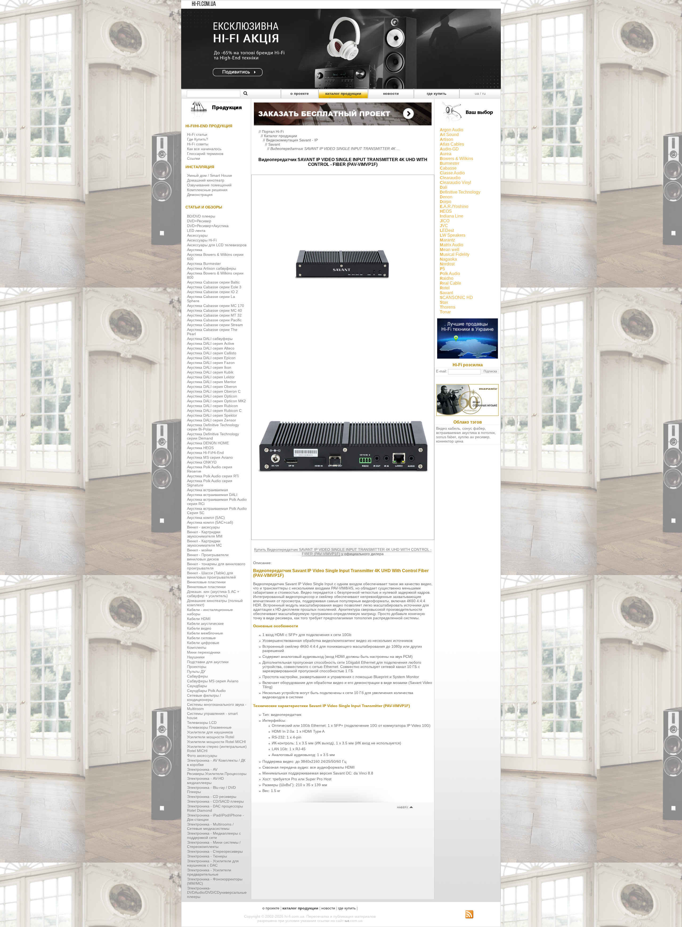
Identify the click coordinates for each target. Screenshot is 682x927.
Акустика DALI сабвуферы (210, 339)
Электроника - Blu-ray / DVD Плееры (211, 789)
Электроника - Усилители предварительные (209, 872)
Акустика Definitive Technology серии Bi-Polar (213, 427)
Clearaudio (450, 177)
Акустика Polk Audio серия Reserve (209, 469)
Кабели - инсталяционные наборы (210, 612)
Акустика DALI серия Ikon (209, 367)
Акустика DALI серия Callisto (211, 353)
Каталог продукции (280, 136)
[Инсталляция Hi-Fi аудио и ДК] (342, 112)
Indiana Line (451, 216)
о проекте (299, 93)
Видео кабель (448, 428)
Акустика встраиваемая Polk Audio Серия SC (217, 510)
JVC (444, 225)
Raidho (446, 278)
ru (484, 93)
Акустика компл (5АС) (206, 517)
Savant (274, 144)
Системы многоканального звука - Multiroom (216, 706)
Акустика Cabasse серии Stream (215, 325)
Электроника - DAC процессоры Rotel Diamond (215, 808)
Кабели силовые (201, 638)
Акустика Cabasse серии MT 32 (214, 315)
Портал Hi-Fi (273, 131)
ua (477, 93)
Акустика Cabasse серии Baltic (213, 282)
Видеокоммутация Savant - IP (292, 140)
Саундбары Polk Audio (206, 690)
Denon (446, 197)
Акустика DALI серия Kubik (210, 372)
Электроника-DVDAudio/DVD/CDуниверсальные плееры (217, 892)
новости (391, 93)
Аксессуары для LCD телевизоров (216, 245)
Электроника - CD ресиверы (211, 796)
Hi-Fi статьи (197, 134)
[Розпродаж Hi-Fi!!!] (341, 87)
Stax (444, 302)
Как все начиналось (204, 149)
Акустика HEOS (200, 448)
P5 (442, 268)
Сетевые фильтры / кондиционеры (204, 697)
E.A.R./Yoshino (454, 206)
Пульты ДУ (196, 671)
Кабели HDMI (198, 619)
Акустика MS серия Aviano (210, 457)
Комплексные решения (207, 190)
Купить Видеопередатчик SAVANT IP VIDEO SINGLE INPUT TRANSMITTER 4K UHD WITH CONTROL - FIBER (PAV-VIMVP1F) (343, 551)
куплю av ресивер (473, 437)
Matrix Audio (451, 245)
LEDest (447, 230)
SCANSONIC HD (456, 297)
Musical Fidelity (454, 254)
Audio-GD (449, 149)
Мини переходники (203, 652)
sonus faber (446, 437)
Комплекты (196, 647)
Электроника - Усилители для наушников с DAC (213, 863)
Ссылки (193, 158)
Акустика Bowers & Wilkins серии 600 (215, 256)
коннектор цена (449, 441)
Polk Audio (450, 273)
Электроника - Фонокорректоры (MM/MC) (214, 881)
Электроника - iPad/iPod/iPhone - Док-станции (215, 817)
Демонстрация (200, 194)
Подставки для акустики (208, 662)
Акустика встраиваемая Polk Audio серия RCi (217, 501)
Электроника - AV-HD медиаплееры (205, 780)
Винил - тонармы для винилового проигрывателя (216, 566)
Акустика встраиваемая (207, 490)
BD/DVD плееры (201, 216)
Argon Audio (451, 130)
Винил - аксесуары (203, 527)
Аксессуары (197, 235)
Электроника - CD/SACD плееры (215, 801)
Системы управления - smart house (212, 715)
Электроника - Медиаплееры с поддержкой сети (214, 835)
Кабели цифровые (203, 643)
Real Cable (450, 283)
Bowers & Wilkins (456, 158)
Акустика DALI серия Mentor (211, 382)
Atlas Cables (452, 144)
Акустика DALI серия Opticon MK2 (216, 401)
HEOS (446, 211)
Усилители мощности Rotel (210, 737)
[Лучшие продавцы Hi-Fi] (468, 357)
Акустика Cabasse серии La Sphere (211, 298)
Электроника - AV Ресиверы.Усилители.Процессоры (216, 771)
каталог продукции (343, 93)
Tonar (445, 312)
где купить (436, 93)
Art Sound (449, 134)
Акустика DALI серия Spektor (212, 415)
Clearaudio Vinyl (455, 182)
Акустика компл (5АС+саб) (210, 522)
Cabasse (448, 168)
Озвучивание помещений (209, 185)
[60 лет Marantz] (467, 414)
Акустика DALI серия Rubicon (212, 406)
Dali (443, 187)
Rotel (445, 288)
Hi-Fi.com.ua (204, 4)
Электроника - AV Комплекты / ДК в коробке (216, 762)
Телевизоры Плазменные (209, 727)
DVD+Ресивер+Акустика (208, 226)
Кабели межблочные (205, 633)
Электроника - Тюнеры (207, 856)
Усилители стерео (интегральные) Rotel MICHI (217, 748)
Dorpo (445, 201)
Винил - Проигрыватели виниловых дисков (208, 557)
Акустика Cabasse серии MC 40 (214, 310)
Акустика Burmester (204, 263)
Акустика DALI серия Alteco (210, 348)
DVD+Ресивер (199, 221)
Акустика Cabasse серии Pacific (214, 320)
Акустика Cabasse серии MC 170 (215, 305)
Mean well (449, 249)
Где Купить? (197, 139)
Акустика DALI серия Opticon (212, 396)
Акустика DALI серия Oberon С (214, 391)
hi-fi (347, 921)
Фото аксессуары (202, 755)
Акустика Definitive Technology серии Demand (213, 436)
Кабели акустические (205, 623)
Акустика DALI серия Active (210, 343)
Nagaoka (448, 259)
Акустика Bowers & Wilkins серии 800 (215, 275)
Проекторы (196, 667)
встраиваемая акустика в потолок (465, 432)
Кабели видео (199, 628)
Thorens (447, 307)
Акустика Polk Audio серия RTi (213, 476)
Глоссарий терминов (205, 153)
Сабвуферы (197, 676)
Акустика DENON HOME (208, 443)
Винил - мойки (199, 550)
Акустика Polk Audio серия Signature (209, 483)
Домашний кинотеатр (205, 180)
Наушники (196, 657)
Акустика (194, 250)
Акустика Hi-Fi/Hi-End (205, 452)
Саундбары (197, 686)
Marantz (447, 240)
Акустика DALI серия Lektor (211, 377)
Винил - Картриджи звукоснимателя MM (204, 534)
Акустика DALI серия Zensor (211, 420)
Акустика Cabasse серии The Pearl (212, 331)
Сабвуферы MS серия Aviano (212, 681)
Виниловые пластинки (206, 582)
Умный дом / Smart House (209, 175)
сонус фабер (473, 428)
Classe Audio (452, 173)
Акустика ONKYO (202, 462)
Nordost (447, 264)
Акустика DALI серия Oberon (212, 386)
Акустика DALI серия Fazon (211, 362)
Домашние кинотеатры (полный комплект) (215, 602)
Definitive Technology (460, 192)
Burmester (449, 163)
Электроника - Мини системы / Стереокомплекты (214, 844)
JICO (444, 221)
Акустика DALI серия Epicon (211, 358)
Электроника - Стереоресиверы (215, 851)
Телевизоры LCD (202, 722)
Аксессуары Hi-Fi (202, 240)
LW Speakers (452, 235)
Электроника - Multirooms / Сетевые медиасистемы (210, 826)
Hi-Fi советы (197, 144)
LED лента (196, 230)
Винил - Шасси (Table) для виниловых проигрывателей (211, 575)
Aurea (445, 153)
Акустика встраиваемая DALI (212, 495)
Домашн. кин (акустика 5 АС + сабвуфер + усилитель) (213, 593)
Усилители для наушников (210, 732)
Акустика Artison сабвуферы (211, 268)
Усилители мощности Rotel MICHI (216, 742)
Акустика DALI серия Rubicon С (214, 410)
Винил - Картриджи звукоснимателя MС (204, 543)
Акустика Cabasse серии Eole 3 (214, 287)
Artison (446, 139)
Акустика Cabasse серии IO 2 (212, 292)
